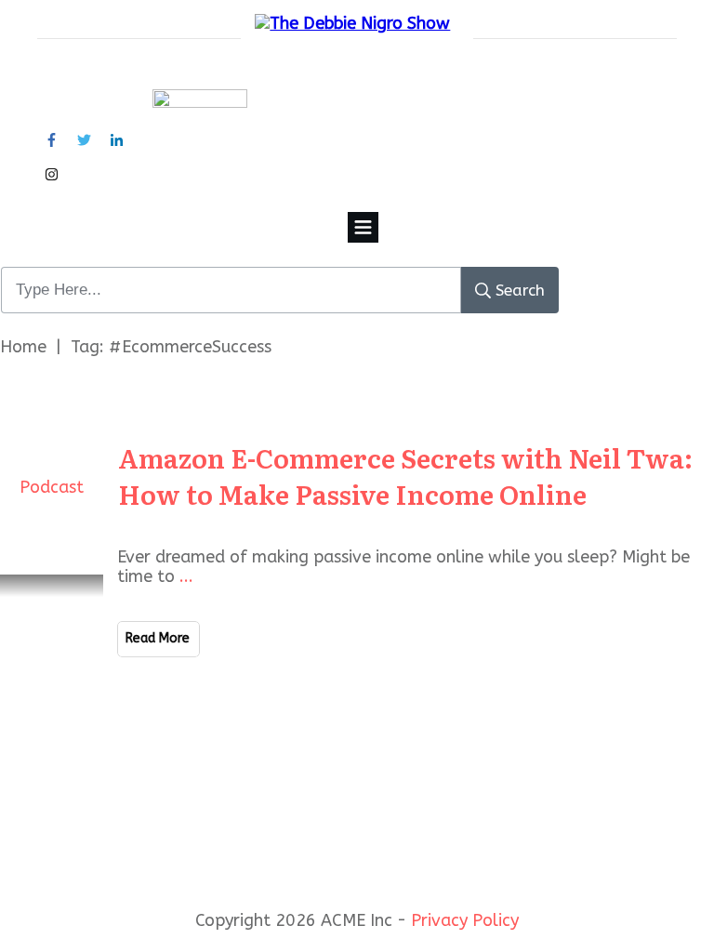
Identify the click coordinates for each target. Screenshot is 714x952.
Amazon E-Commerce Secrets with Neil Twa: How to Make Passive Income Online (405, 475)
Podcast (52, 487)
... (186, 576)
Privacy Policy (465, 920)
